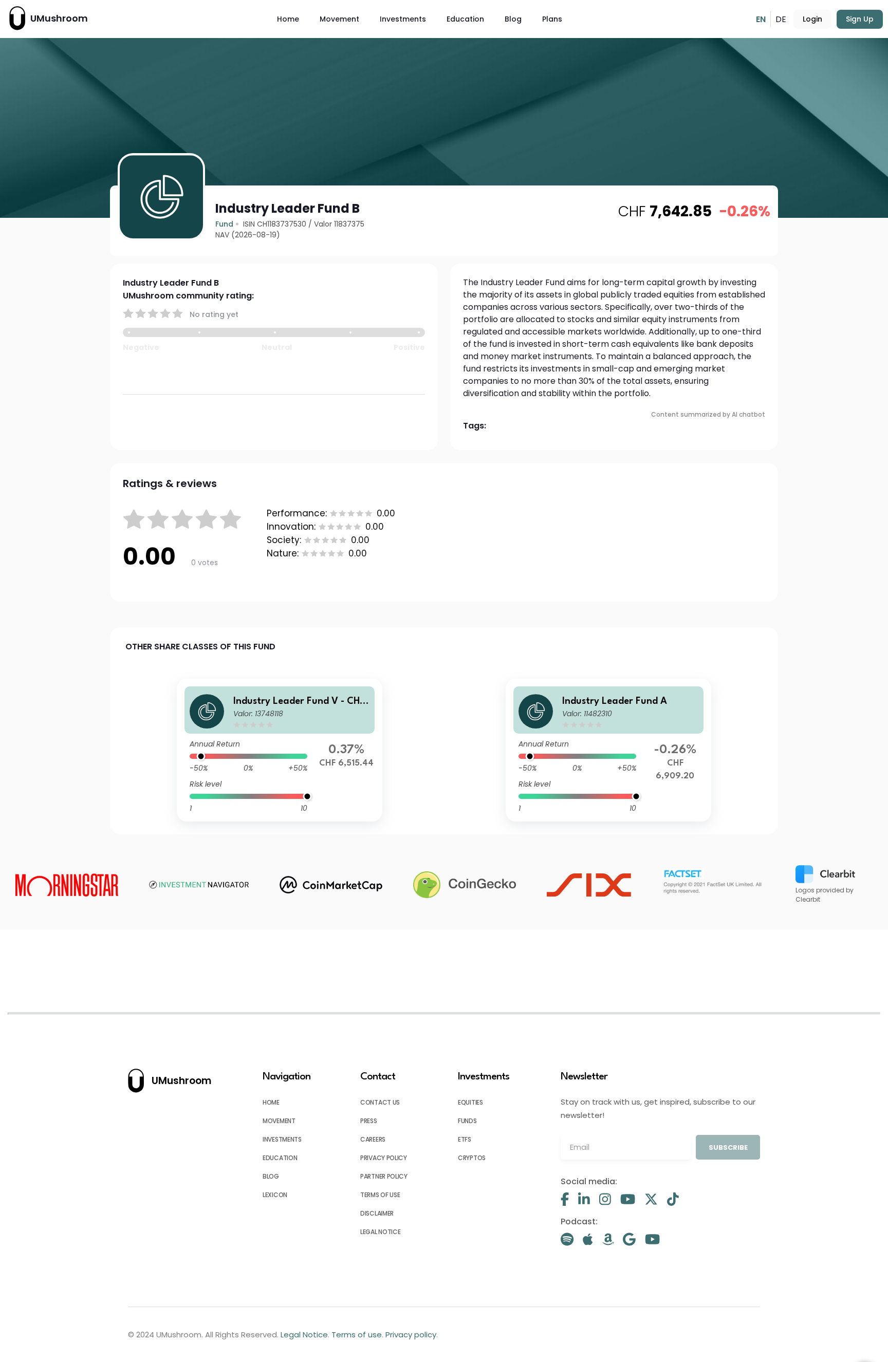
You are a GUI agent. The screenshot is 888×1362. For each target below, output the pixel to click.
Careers (372, 1139)
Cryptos (472, 1157)
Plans (552, 19)
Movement (339, 19)
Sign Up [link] (860, 19)
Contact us (380, 1102)
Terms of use (380, 1194)
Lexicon (275, 1194)
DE (780, 19)
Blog (513, 19)
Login (812, 19)
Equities (470, 1102)
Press (368, 1120)
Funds (467, 1120)
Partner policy (384, 1176)
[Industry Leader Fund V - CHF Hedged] (279, 750)
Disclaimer (377, 1213)
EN (761, 19)
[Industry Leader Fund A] (608, 750)
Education (465, 19)
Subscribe (728, 1147)
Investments (403, 19)
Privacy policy (383, 1157)
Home (288, 19)
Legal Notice (380, 1231)
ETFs (464, 1139)
